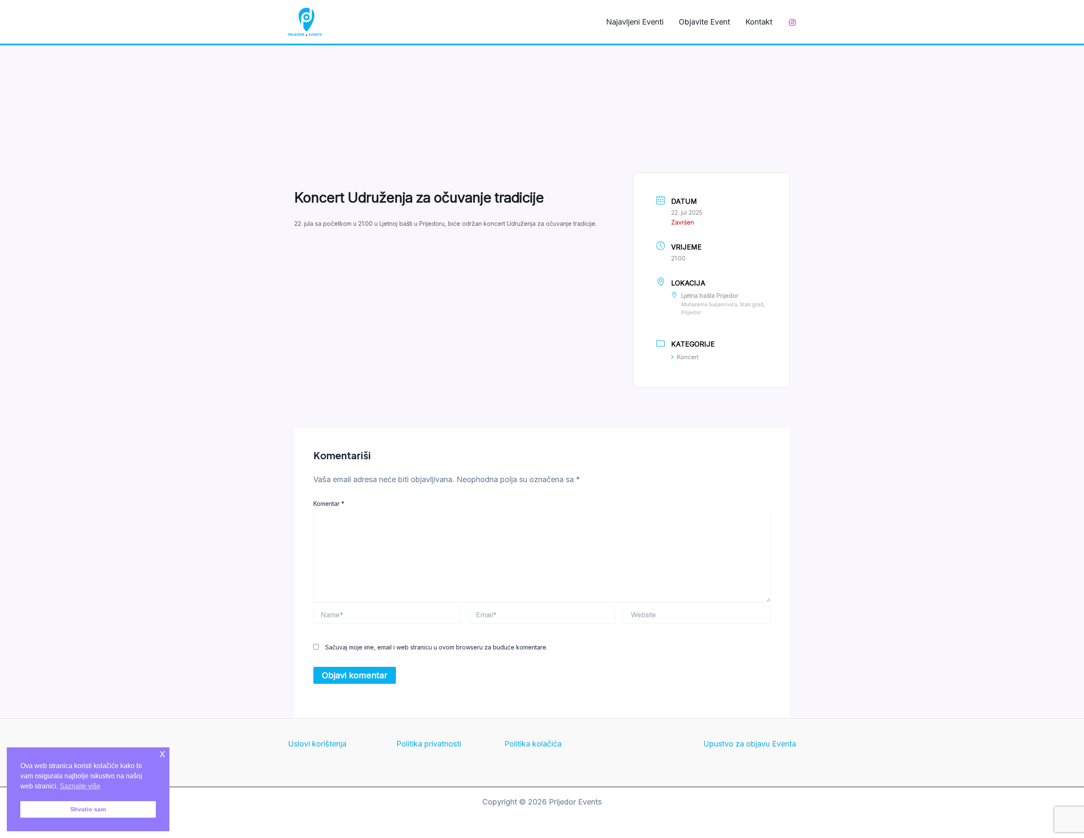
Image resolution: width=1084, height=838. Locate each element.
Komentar (328, 503)
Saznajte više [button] (80, 786)
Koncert (688, 357)
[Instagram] (792, 22)
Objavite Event (704, 21)
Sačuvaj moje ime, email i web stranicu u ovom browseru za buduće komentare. (436, 647)
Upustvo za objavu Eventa (749, 743)
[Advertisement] (542, 109)
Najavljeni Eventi (635, 21)
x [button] (162, 753)
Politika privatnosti (428, 743)
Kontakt (758, 21)
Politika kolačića (532, 743)
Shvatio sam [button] (88, 809)
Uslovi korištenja (317, 743)
